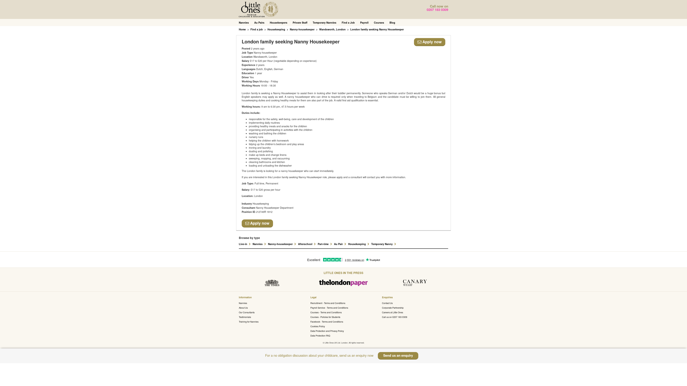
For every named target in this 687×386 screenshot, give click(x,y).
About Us (243, 307)
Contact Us (387, 303)
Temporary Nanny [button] (382, 244)
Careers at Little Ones (392, 312)
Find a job (256, 29)
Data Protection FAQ (320, 335)
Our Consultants (247, 312)
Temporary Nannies (324, 22)
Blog (392, 22)
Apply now (431, 41)
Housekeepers (278, 22)
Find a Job (348, 22)
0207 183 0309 (437, 9)
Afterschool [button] (305, 244)
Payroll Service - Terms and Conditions (329, 307)
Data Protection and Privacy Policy (327, 330)
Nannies (244, 22)
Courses (379, 22)
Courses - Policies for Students (325, 316)
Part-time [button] (323, 244)
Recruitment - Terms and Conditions (327, 303)
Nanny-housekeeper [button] (280, 244)
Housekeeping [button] (357, 244)
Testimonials (245, 316)
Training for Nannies (249, 321)
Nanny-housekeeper (302, 29)
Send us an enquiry (398, 355)
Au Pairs (259, 22)
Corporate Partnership (393, 307)
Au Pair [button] (339, 244)
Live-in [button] (243, 244)
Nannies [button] (258, 244)
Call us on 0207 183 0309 (394, 316)
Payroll (364, 22)
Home (242, 29)
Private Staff (300, 22)
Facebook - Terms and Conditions (326, 321)
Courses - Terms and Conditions (326, 312)
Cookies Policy (317, 326)
